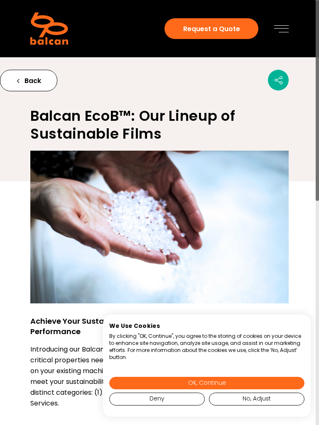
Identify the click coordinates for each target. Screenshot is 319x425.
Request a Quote (211, 29)
